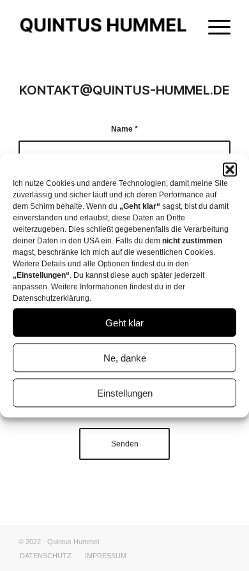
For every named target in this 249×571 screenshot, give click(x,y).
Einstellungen (125, 392)
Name (124, 129)
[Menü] (212, 25)
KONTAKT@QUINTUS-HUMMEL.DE (124, 90)
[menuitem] (45, 555)
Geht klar (124, 322)
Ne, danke (124, 357)
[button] (229, 170)
